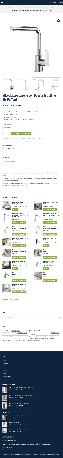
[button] (58, 20)
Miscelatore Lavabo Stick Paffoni (50, 273)
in (27, 332)
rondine (24, 340)
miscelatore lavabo (7, 335)
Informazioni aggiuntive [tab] (8, 161)
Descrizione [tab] (5, 157)
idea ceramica (22, 333)
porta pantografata (50, 336)
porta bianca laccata (9, 336)
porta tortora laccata (17, 338)
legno (42, 333)
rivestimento (31, 338)
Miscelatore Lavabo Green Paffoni (19, 285)
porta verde (23, 338)
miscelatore (55, 333)
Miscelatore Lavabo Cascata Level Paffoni (20, 239)
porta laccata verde (42, 336)
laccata (32, 332)
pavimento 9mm (44, 335)
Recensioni (5, 363)
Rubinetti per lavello (17, 138)
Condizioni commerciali (8, 380)
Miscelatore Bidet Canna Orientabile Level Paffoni (19, 227)
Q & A (3, 366)
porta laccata (16, 336)
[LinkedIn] (18, 148)
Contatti (4, 370)
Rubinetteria (10, 138)
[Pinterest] (9, 148)
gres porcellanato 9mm (46, 331)
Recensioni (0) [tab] (6, 165)
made (45, 332)
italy (29, 332)
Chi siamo (4, 360)
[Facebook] (13, 148)
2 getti (6, 141)
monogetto (28, 141)
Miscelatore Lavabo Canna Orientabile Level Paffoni (50, 227)
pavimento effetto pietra (54, 335)
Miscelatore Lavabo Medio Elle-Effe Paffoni (50, 262)
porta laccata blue (23, 336)
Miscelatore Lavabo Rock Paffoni (50, 203)
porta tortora (9, 338)
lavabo (35, 333)
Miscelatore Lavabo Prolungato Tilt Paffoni (18, 203)
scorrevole (36, 340)
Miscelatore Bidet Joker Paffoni (50, 239)
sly (44, 141)
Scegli (15, 209)
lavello (39, 332)
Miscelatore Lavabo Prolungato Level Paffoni (19, 250)
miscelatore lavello (21, 141)
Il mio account (6, 373)
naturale (24, 335)
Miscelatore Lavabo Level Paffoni (50, 250)
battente (4, 331)
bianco (8, 331)
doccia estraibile (12, 141)
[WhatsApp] (22, 148)
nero (27, 335)
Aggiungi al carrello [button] (50, 209)
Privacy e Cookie (6, 376)
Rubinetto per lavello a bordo (29, 138)
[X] (4, 148)
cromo (21, 331)
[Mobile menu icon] (1, 2)
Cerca (59, 317)
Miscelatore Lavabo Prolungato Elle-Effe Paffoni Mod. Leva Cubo (20, 215)
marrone (48, 332)
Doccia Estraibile (6, 124)
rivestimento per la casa (14, 340)
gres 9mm (26, 331)
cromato (15, 330)
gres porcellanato (35, 331)
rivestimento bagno (41, 338)
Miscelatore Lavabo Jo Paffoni (18, 262)
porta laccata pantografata (32, 336)
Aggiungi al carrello (21, 133)
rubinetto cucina (39, 141)
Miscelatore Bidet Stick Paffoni (19, 273)
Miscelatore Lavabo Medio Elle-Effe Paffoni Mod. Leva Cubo (51, 215)
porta (3, 336)
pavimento (38, 335)
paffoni (33, 141)
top (39, 340)
